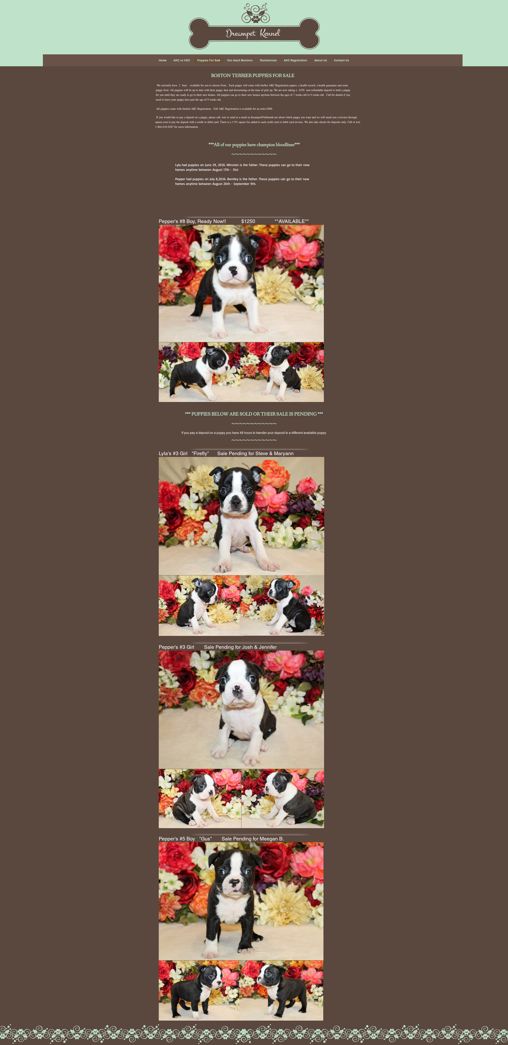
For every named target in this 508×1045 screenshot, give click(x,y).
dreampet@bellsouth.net (264, 117)
